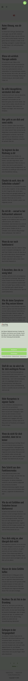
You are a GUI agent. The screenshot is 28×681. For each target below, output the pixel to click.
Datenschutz (15, 356)
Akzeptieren (14, 349)
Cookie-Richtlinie (6, 356)
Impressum (23, 356)
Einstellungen (14, 353)
